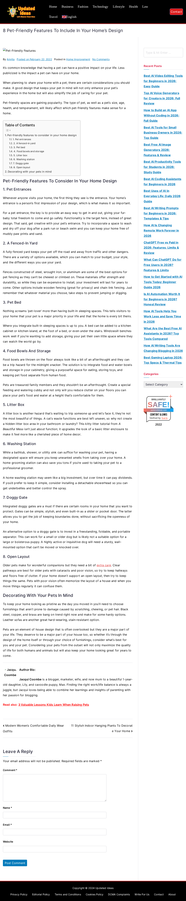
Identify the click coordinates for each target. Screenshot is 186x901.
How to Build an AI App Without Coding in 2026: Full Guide (161, 115)
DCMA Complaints (119, 894)
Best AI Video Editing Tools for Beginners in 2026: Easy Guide (163, 81)
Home (53, 6)
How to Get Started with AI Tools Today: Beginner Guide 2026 (163, 282)
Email (7, 824)
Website (8, 841)
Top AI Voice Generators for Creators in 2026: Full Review (162, 98)
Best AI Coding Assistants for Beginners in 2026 (162, 181)
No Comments (101, 59)
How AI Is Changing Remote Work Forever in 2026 (161, 230)
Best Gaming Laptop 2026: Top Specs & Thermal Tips (163, 360)
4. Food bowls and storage (29, 151)
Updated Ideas (104, 888)
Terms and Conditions (68, 894)
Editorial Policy (41, 894)
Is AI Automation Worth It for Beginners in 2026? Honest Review (162, 299)
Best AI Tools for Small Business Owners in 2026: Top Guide (163, 133)
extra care (104, 565)
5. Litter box (20, 155)
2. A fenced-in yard (24, 143)
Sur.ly (164, 418)
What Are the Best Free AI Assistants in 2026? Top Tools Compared (163, 334)
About (172, 894)
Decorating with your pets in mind (30, 171)
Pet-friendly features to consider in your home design (41, 135)
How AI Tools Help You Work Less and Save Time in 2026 (162, 316)
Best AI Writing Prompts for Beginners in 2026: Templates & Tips (161, 213)
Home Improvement (78, 59)
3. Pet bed (19, 147)
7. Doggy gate (21, 163)
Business (67, 6)
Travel (53, 17)
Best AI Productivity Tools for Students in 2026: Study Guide (162, 167)
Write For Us (142, 894)
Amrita (11, 59)
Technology (100, 6)
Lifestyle (119, 6)
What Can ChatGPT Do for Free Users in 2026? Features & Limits (162, 265)
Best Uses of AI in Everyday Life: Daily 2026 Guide (162, 196)
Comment (10, 770)
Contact (176, 11)
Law (145, 6)
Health (133, 6)
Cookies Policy (94, 894)
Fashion (83, 6)
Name (7, 807)
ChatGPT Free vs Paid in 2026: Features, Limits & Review (161, 248)
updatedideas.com (159, 410)
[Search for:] (163, 52)
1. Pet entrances (22, 139)
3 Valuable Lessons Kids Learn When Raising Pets (53, 704)
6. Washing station (24, 159)
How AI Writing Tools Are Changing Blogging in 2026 (163, 348)
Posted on (34, 59)
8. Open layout (21, 167)
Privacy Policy (18, 894)
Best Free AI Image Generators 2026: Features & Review (157, 150)
